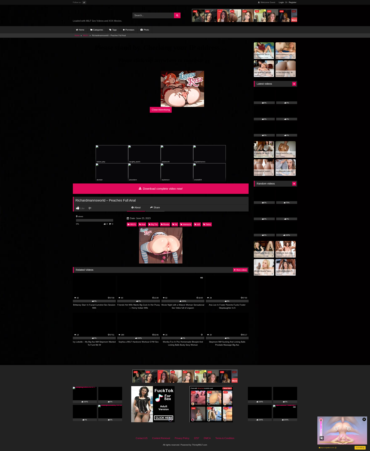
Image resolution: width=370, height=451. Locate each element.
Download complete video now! (162, 188)
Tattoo (208, 224)
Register (292, 2)
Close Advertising (161, 109)
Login (281, 2)
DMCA (207, 438)
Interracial (187, 224)
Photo (146, 30)
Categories (98, 30)
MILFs (85, 35)
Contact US (142, 438)
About (137, 207)
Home (81, 30)
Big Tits (154, 224)
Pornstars (129, 30)
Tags (114, 30)
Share (156, 207)
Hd (176, 224)
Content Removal (161, 438)
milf (198, 224)
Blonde (166, 224)
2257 (196, 438)
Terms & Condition (224, 438)
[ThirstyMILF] (98, 13)
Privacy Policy (182, 438)
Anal (143, 224)
